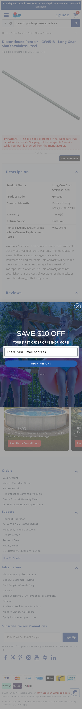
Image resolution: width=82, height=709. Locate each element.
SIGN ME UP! (41, 363)
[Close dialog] (77, 307)
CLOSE (41, 374)
